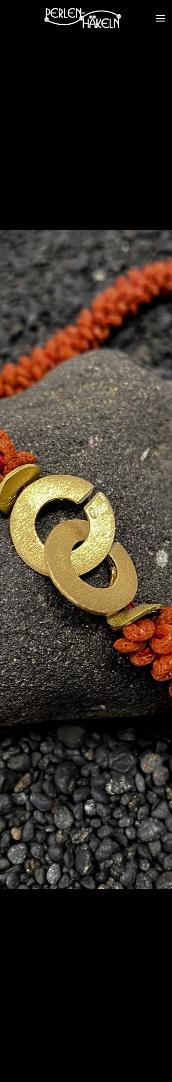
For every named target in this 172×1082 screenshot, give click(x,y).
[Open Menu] (160, 18)
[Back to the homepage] (86, 18)
